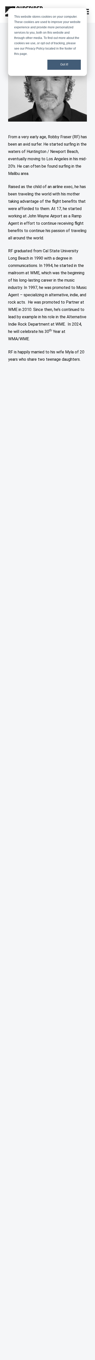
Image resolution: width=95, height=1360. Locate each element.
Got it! (64, 64)
